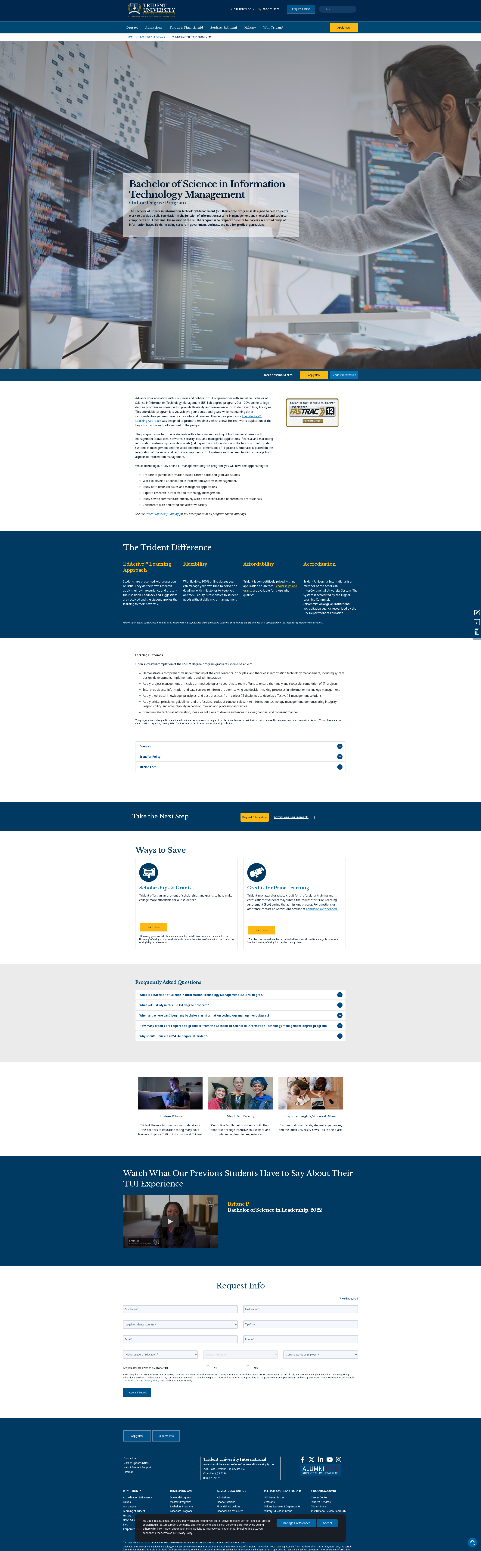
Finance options (226, 1502)
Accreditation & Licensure (137, 1497)
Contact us (130, 1458)
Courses (145, 746)
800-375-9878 (270, 9)
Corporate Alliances (134, 1529)
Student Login (244, 9)
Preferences (296, 1523)
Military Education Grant (278, 1511)
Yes (255, 1368)
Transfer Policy (149, 757)
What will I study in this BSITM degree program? (174, 1005)
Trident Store (318, 1506)
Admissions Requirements (291, 817)
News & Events (131, 1520)
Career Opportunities (136, 1463)
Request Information (344, 375)
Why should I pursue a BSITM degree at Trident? (173, 1036)
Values (127, 1502)
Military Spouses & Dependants (282, 1506)
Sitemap (128, 1472)
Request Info (301, 9)
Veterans (269, 1502)
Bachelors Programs (181, 1506)
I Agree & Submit (137, 1392)
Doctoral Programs (181, 1497)
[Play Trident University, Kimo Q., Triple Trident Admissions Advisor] (170, 1221)
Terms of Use (131, 1380)
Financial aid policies (228, 1506)
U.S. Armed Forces (274, 1497)
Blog (125, 1524)
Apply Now (343, 27)
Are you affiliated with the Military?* (144, 1368)
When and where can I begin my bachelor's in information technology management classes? (204, 1015)
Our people (129, 1506)
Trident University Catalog (162, 514)
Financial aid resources (230, 1511)
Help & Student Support (137, 1467)
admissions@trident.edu (322, 909)
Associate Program (181, 1511)
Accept (327, 1523)
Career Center (319, 1497)
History (127, 1515)
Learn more (153, 927)
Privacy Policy (184, 1533)
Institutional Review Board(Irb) (328, 1511)
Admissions (223, 1497)
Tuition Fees (148, 767)
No (215, 1368)
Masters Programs (180, 1502)
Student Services (321, 1502)
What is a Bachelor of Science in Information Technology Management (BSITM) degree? (201, 995)
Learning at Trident (134, 1511)
